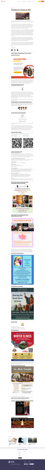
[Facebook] (24, 464)
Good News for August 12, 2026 (22, 444)
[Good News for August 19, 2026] (12, 440)
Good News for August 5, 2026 (32, 444)
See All (36, 436)
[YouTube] (27, 464)
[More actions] (33, 8)
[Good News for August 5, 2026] (32, 440)
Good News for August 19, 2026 (12, 444)
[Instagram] (25, 464)
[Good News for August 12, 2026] (22, 440)
